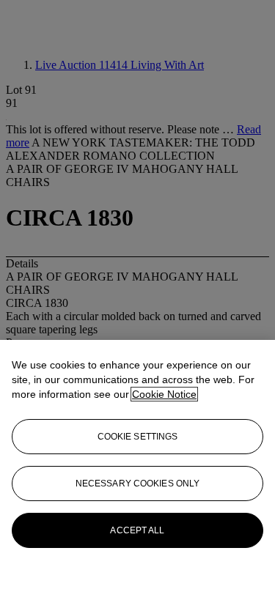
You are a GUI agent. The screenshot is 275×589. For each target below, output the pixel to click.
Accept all (137, 530)
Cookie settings (138, 436)
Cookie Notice (164, 394)
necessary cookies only (138, 483)
